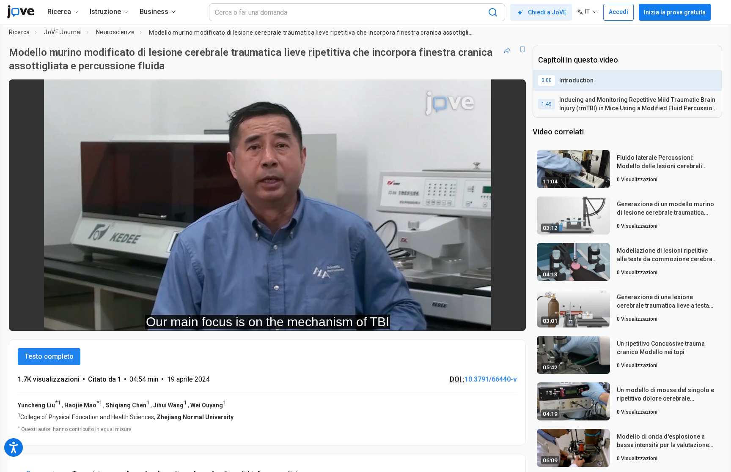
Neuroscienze (115, 32)
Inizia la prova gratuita (675, 12)
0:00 (546, 80)
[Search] (492, 12)
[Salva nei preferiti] (522, 49)
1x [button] (475, 318)
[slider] (221, 318)
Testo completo (49, 356)
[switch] (427, 318)
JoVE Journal (63, 32)
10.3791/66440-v (490, 379)
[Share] (507, 49)
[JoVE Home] (20, 12)
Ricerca (19, 32)
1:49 (546, 104)
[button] (512, 91)
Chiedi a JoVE (547, 12)
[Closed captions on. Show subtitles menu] (493, 318)
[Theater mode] (512, 318)
